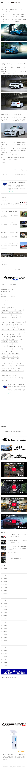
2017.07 (4, 609)
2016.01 (4, 665)
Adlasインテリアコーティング (9, 375)
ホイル (16, 319)
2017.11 (4, 597)
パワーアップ (5, 358)
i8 (7, 334)
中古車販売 (20, 310)
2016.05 (4, 653)
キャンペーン (21, 322)
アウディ (15, 315)
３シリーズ (5, 329)
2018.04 (4, 581)
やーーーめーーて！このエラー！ (14, 552)
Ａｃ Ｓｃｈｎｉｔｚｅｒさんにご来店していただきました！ (14, 232)
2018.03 (4, 584)
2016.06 (4, 650)
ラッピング (18, 377)
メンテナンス (15, 358)
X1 (17, 334)
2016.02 (4, 662)
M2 (3, 324)
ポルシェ (19, 339)
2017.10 (4, 600)
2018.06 (4, 575)
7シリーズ (21, 332)
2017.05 (4, 615)
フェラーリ (18, 312)
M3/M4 (10, 324)
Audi (13, 322)
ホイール (22, 329)
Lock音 (4, 370)
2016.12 (4, 631)
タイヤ (17, 361)
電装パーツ (13, 351)
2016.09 (4, 640)
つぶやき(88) (3, 162)
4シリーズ (14, 329)
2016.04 (4, 656)
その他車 (5, 341)
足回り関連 (15, 353)
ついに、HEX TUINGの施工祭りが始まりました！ (11, 211)
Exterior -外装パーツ (19, 344)
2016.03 (4, 659)
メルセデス (10, 339)
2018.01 (4, 590)
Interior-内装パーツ (7, 344)
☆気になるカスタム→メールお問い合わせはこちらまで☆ (14, 175)
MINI (19, 336)
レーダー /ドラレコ (16, 363)
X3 (22, 334)
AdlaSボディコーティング (8, 373)
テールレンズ (6, 363)
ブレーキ (5, 351)
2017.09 (4, 603)
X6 (13, 336)
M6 (20, 324)
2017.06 (4, 612)
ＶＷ (3, 339)
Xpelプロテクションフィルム (16, 370)
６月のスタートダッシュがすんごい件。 (9, 222)
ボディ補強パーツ (6, 348)
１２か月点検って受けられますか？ (15, 558)
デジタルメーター (6, 365)
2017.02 (4, 625)
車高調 (4, 356)
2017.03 (4, 622)
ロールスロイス (16, 317)
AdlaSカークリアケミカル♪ (8, 310)
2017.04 (4, 618)
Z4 (12, 334)
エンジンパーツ (17, 348)
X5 (8, 336)
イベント (12, 380)
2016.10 (4, 637)
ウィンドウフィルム (14, 356)
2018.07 (4, 572)
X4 (3, 336)
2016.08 (4, 644)
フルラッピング (6, 322)
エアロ (4, 346)
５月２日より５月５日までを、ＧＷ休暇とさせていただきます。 (14, 243)
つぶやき (5, 380)
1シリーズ (5, 327)
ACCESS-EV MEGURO (14, 269)
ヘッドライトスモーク (7, 377)
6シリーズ (13, 332)
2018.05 (4, 578)
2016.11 (4, 634)
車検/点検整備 (14, 341)
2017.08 (4, 606)
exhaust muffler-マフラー (15, 346)
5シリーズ (5, 332)
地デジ (4, 307)
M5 (16, 324)
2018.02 (4, 587)
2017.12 (4, 593)
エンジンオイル (6, 353)
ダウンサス (11, 307)
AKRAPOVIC (5, 368)
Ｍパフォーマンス (15, 368)
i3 (3, 334)
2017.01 (4, 628)
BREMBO (22, 365)
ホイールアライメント (7, 361)
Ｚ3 (3, 315)
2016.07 (4, 647)
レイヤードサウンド (7, 319)
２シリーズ (13, 327)
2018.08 (4, 568)
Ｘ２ (8, 315)
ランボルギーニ (6, 317)
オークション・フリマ (7, 312)
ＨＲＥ (15, 365)
